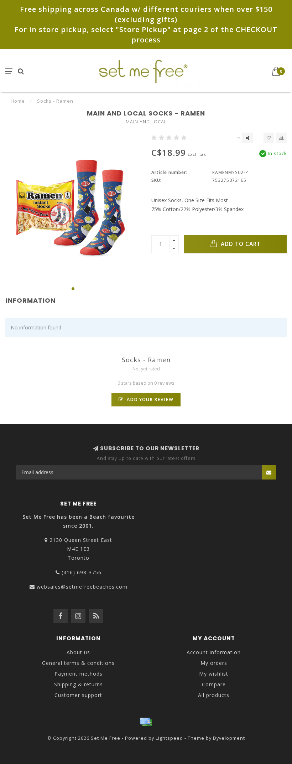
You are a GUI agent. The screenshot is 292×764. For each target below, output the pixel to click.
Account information (214, 652)
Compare (214, 684)
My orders (213, 663)
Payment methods (78, 673)
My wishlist (213, 673)
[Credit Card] (146, 722)
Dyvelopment (229, 738)
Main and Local (146, 122)
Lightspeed (169, 738)
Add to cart (240, 244)
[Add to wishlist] (269, 138)
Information (31, 300)
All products (213, 695)
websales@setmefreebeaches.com (82, 586)
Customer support (78, 695)
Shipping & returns (78, 684)
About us (78, 652)
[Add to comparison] (281, 138)
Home (18, 101)
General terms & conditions (78, 663)
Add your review (149, 399)
